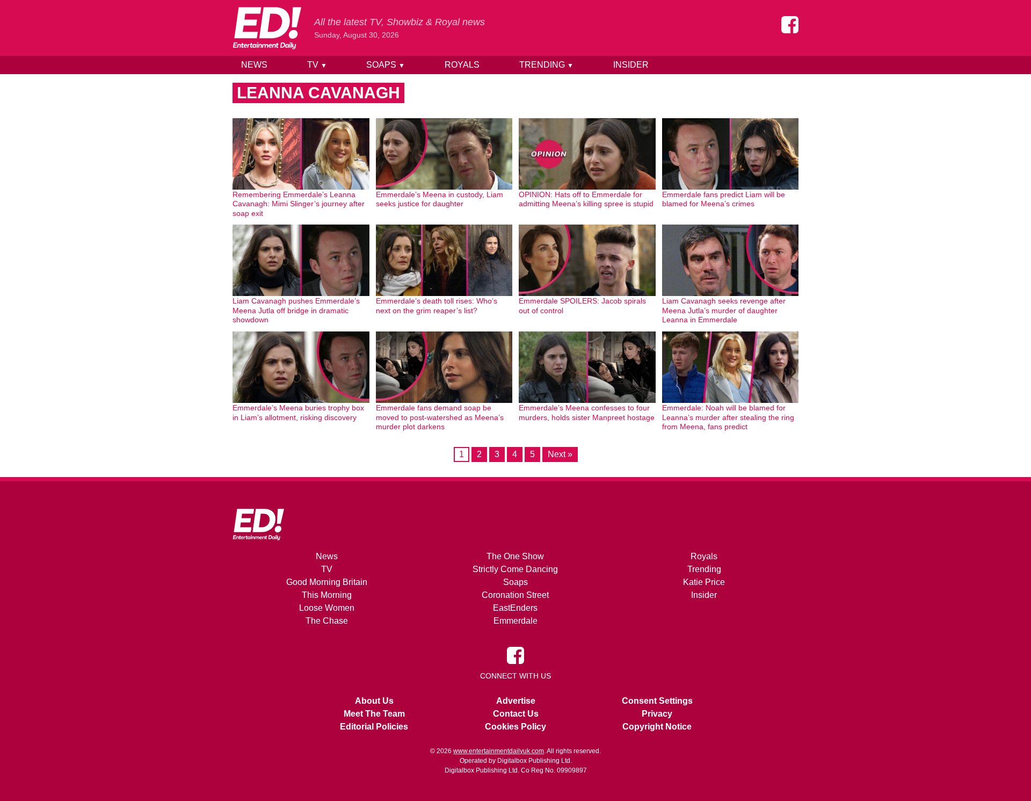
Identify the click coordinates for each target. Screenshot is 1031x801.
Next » (560, 454)
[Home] (267, 28)
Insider (631, 64)
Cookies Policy (515, 726)
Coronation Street (515, 595)
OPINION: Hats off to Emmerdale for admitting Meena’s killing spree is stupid (586, 199)
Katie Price (704, 582)
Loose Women (326, 607)
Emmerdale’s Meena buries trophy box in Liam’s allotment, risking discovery (298, 412)
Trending (546, 64)
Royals (462, 64)
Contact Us (516, 713)
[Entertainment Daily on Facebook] (789, 25)
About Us (374, 700)
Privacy (657, 713)
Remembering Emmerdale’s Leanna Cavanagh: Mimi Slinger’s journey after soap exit (299, 204)
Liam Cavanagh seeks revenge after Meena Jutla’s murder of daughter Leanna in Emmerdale (724, 310)
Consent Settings (657, 700)
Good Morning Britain (326, 582)
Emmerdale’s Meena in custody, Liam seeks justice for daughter (439, 199)
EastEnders (515, 607)
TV (317, 64)
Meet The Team (374, 713)
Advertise (515, 700)
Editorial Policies (374, 726)
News (254, 64)
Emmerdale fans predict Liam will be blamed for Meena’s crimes (723, 199)
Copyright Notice (657, 726)
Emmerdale (515, 620)
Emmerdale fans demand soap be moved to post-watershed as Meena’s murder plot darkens (440, 417)
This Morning (327, 595)
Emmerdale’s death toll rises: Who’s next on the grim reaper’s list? (436, 306)
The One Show (515, 556)
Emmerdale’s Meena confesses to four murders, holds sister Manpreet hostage (587, 412)
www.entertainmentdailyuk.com (498, 751)
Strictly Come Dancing (515, 569)
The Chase (327, 620)
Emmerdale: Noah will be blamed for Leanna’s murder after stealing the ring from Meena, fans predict (728, 417)
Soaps (385, 64)
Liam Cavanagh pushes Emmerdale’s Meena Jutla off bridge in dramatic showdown (296, 310)
